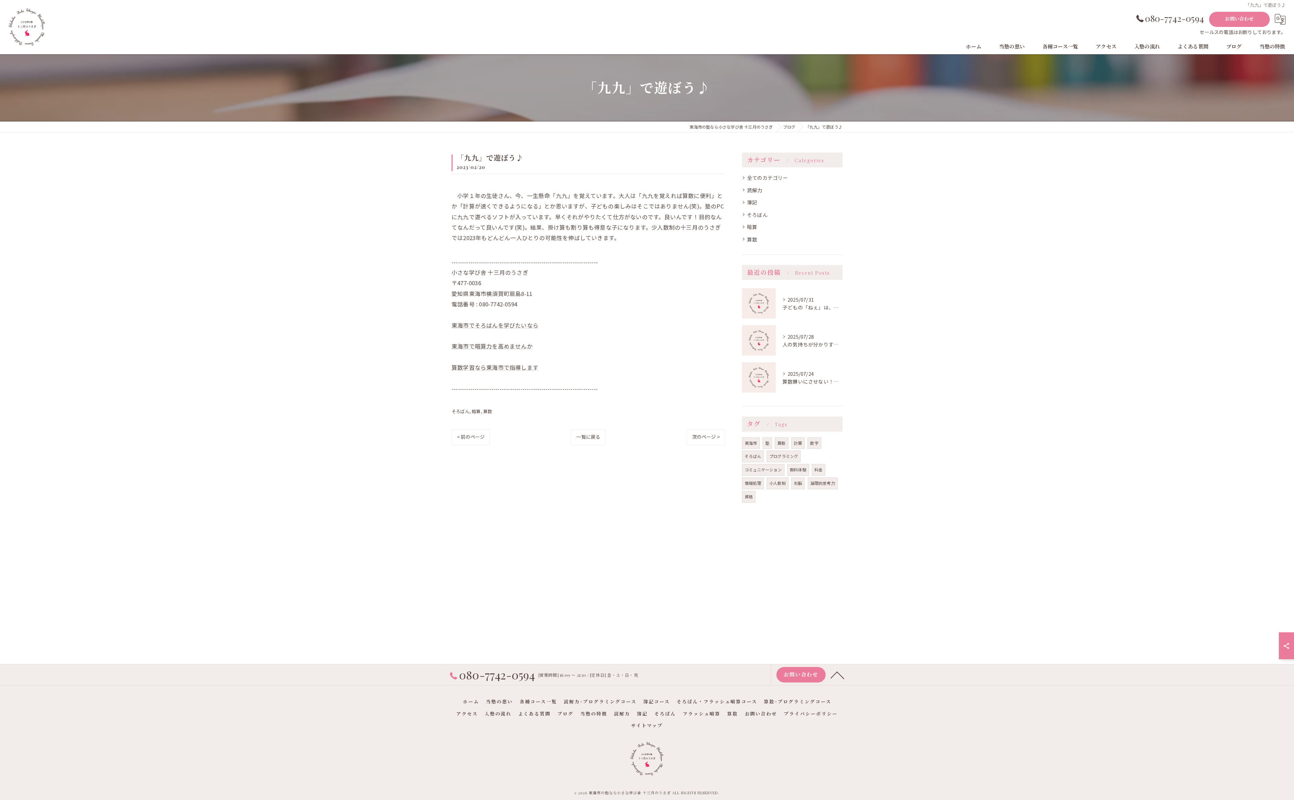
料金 (818, 469)
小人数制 (777, 483)
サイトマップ (647, 725)
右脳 (798, 483)
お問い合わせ (1239, 18)
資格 (749, 496)
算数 (487, 411)
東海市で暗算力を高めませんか (492, 346)
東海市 (751, 443)
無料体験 (798, 469)
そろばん (460, 411)
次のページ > (706, 436)
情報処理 (753, 483)
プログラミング (783, 456)
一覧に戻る (588, 436)
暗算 (476, 411)
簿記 (752, 202)
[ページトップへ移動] (837, 674)
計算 (798, 443)
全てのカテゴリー (767, 177)
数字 (814, 443)
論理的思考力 (822, 483)
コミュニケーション (763, 469)
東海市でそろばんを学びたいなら (495, 325)
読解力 (755, 190)
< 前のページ (471, 436)
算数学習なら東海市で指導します (495, 367)
